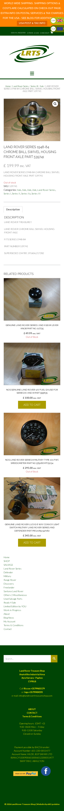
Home (8, 86)
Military (7, 576)
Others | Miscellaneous (15, 595)
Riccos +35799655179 (34, 688)
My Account (9, 621)
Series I (7, 193)
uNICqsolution (53, 804)
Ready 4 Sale (10, 602)
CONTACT (32, 713)
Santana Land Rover (13, 591)
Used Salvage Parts (13, 598)
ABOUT (32, 709)
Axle (42, 86)
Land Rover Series (20, 86)
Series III (34, 86)
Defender (8, 572)
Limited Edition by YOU (15, 606)
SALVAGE (8, 564)
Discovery (9, 583)
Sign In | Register (18, 33)
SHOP (7, 561)
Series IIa (26, 193)
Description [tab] (13, 209)
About (7, 613)
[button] (32, 73)
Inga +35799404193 (33, 692)
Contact (8, 629)
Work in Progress (12, 610)
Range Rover (10, 579)
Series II (16, 193)
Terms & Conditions (13, 625)
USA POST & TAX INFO (32, 23)
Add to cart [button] (32, 404)
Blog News (9, 617)
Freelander (9, 587)
